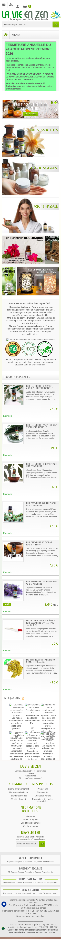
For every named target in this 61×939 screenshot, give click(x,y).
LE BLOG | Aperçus (11, 698)
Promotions (42, 789)
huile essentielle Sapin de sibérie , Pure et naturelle (41, 504)
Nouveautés (42, 792)
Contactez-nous (30, 826)
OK (56, 24)
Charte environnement (18, 789)
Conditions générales (30, 823)
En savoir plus (30, 114)
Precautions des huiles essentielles (42, 800)
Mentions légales (30, 819)
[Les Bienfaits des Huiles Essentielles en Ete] (33, 709)
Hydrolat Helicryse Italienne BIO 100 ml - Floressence (40, 660)
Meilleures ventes (43, 796)
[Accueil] (6, 35)
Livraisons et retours (18, 792)
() (32, 727)
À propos (30, 816)
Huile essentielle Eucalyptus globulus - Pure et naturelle (39, 387)
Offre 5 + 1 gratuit (18, 799)
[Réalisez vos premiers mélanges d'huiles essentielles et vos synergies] (48, 739)
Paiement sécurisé (18, 796)
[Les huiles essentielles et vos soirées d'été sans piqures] (17, 710)
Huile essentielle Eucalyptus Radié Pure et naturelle (42, 465)
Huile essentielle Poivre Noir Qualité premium (39, 543)
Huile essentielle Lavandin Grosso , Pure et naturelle (42, 582)
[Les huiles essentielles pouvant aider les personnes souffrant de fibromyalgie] (17, 739)
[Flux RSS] (23, 698)
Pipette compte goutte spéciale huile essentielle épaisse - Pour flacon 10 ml (40, 622)
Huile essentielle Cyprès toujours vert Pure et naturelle (41, 426)
